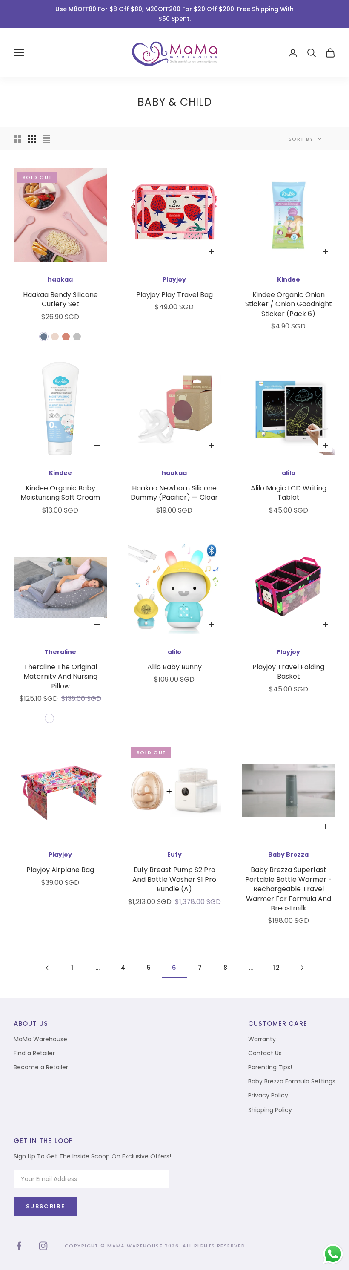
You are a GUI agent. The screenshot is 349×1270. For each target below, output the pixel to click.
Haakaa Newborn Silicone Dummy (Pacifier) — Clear (174, 493)
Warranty (262, 1039)
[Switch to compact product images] (46, 138)
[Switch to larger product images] (17, 138)
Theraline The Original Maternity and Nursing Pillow (60, 676)
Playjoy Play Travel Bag (174, 295)
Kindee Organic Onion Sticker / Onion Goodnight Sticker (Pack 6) (288, 304)
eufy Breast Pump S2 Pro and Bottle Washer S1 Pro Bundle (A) (174, 879)
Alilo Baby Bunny (174, 667)
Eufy (174, 854)
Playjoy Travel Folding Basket (288, 671)
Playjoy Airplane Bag (60, 870)
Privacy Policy (268, 1095)
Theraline (60, 652)
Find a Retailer (34, 1053)
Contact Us (265, 1053)
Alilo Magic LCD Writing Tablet (288, 493)
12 (276, 967)
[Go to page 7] (302, 967)
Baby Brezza (288, 854)
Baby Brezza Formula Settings (291, 1081)
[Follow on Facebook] (19, 1246)
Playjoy (174, 279)
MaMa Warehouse (40, 1039)
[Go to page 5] (47, 967)
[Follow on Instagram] (43, 1246)
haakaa (60, 279)
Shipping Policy (270, 1110)
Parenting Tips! (270, 1067)
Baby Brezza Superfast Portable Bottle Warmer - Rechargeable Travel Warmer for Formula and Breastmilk (288, 889)
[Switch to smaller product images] (32, 138)
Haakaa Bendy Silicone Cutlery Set (60, 299)
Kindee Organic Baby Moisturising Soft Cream (60, 493)
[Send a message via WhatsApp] (333, 1254)
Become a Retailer (41, 1067)
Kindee (288, 279)
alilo (288, 473)
